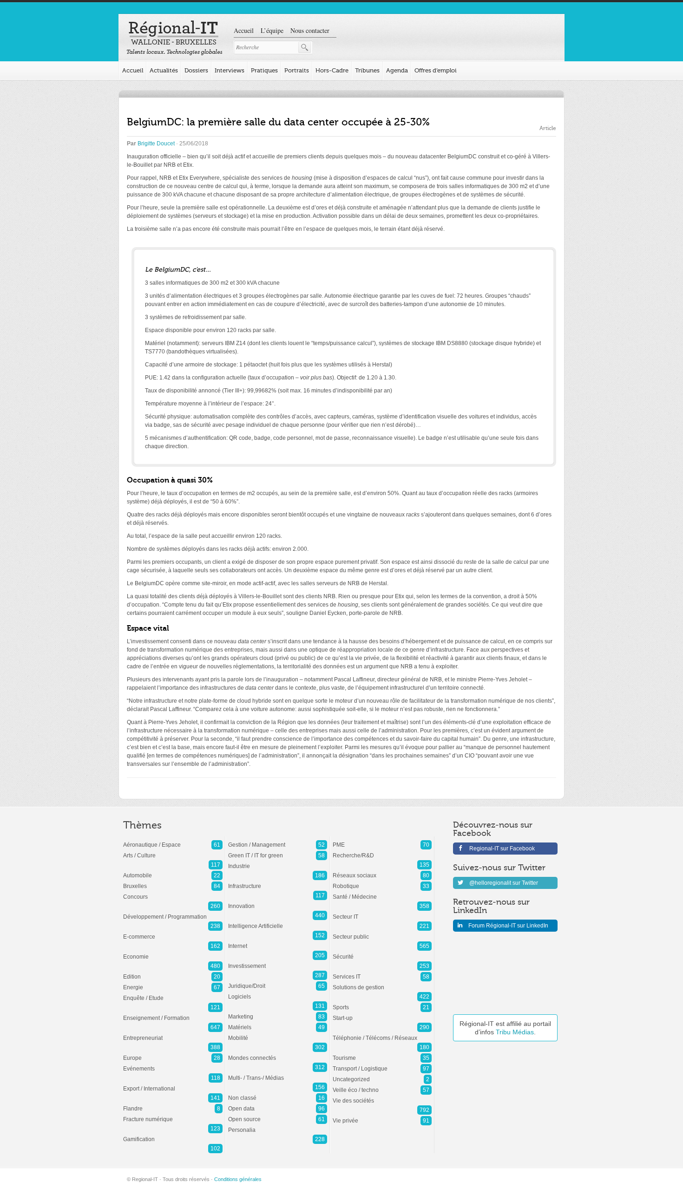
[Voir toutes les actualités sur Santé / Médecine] (382, 892)
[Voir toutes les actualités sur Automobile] (173, 870)
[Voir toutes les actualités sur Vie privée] (382, 1116)
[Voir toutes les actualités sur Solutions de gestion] (382, 982)
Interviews (229, 70)
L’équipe (272, 30)
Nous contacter (309, 30)
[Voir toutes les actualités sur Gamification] (173, 1134)
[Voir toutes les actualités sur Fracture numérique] (173, 1114)
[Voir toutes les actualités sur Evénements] (173, 1064)
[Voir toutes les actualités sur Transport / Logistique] (382, 1064)
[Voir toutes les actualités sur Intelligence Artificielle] (277, 921)
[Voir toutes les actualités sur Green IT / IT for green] (277, 850)
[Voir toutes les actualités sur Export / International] (173, 1084)
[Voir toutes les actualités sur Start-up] (382, 1013)
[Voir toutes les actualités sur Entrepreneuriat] (173, 1033)
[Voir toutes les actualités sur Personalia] (277, 1125)
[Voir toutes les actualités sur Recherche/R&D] (382, 850)
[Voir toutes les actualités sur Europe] (173, 1053)
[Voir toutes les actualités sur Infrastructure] (277, 881)
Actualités (164, 70)
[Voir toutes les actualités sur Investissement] (277, 961)
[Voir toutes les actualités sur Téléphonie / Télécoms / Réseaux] (382, 1033)
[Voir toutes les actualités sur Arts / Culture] (173, 850)
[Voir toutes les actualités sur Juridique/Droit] (277, 981)
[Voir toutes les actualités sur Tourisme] (382, 1053)
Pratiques (264, 70)
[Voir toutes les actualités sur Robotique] (382, 881)
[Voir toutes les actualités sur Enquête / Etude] (173, 993)
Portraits (296, 70)
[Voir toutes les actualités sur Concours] (173, 892)
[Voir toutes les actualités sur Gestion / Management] (277, 840)
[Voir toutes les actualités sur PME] (382, 840)
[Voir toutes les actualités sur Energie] (173, 982)
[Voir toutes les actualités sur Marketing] (277, 1012)
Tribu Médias (515, 1032)
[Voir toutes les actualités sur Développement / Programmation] (173, 912)
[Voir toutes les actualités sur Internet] (277, 941)
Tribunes (367, 70)
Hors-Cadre (331, 70)
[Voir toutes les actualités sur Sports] (382, 1002)
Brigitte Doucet (156, 143)
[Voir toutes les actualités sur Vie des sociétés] (382, 1096)
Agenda (397, 70)
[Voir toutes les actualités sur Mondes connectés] (277, 1053)
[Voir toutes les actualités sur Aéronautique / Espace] (173, 840)
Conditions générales (238, 1179)
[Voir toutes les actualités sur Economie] (173, 952)
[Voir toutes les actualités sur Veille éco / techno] (382, 1085)
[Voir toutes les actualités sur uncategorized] (382, 1074)
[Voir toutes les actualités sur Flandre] (173, 1104)
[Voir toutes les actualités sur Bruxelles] (173, 881)
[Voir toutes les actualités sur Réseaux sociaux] (382, 870)
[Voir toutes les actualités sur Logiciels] (277, 992)
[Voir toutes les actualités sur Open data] (277, 1104)
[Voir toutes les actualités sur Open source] (277, 1114)
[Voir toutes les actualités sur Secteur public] (382, 932)
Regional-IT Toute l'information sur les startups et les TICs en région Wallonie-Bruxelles (174, 38)
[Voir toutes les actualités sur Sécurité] (382, 952)
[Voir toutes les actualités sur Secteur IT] (382, 912)
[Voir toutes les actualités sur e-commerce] (173, 932)
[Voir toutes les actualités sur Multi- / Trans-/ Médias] (277, 1073)
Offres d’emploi (435, 70)
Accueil (244, 30)
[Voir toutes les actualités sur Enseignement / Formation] (173, 1013)
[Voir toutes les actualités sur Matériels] (277, 1022)
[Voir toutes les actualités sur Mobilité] (277, 1033)
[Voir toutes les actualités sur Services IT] (382, 972)
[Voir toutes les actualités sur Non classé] (277, 1093)
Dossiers (196, 70)
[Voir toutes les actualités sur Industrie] (277, 861)
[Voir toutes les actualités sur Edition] (173, 972)
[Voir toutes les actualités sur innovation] (277, 901)
